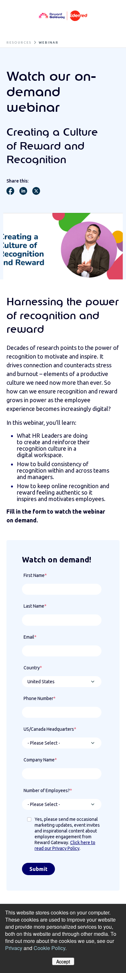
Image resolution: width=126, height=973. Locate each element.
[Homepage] (63, 16)
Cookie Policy (49, 948)
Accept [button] (63, 961)
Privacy (13, 948)
